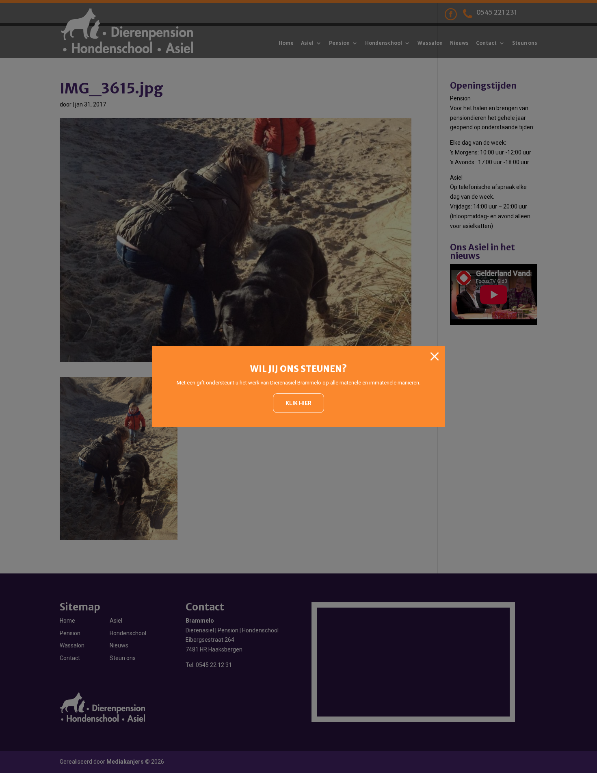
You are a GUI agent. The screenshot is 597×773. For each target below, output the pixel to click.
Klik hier (298, 403)
